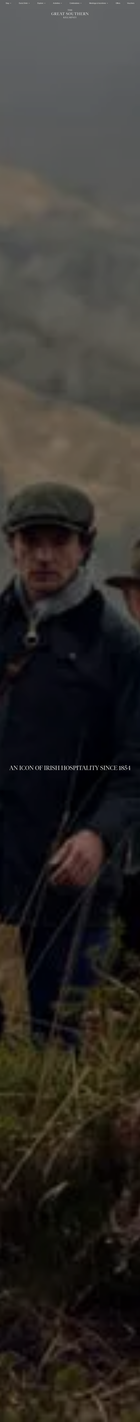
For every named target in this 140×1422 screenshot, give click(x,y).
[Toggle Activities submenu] (61, 3)
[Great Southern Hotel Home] (70, 19)
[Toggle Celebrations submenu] (81, 3)
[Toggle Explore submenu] (45, 3)
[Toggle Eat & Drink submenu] (29, 3)
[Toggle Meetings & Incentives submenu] (107, 3)
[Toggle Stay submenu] (10, 3)
